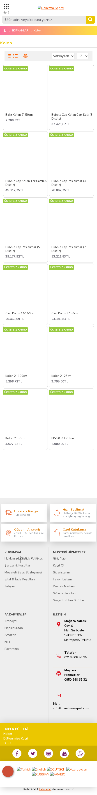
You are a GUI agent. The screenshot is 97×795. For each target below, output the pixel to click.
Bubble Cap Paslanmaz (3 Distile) (68, 183)
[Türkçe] (24, 769)
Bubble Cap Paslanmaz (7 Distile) (68, 249)
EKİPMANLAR (20, 30)
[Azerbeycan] (76, 769)
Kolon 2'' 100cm (16, 376)
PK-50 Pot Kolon (62, 438)
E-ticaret (45, 789)
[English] (39, 769)
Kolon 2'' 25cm (61, 376)
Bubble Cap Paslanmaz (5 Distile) (22, 249)
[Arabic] (57, 774)
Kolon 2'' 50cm (15, 438)
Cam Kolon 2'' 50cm (64, 313)
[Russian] (40, 774)
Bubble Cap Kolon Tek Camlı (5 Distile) (26, 183)
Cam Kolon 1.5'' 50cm (20, 313)
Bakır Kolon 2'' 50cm (19, 115)
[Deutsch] (56, 769)
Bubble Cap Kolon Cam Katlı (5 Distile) (71, 117)
